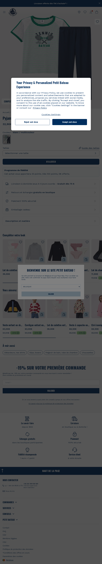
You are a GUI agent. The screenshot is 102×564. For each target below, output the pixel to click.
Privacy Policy (40, 108)
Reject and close (31, 122)
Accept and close (69, 122)
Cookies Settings (51, 114)
